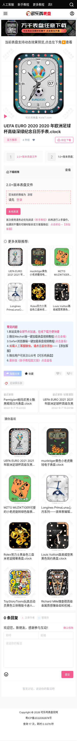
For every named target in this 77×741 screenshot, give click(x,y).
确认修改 (68, 627)
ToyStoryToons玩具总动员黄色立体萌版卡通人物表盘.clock (19, 605)
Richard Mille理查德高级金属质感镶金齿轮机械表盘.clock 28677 (57, 605)
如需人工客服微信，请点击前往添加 (30, 346)
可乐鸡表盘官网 (49, 712)
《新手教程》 (40, 219)
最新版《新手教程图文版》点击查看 (30, 360)
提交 (67, 674)
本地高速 (13, 211)
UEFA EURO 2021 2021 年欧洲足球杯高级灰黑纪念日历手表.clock (58, 403)
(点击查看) (60, 336)
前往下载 (66, 140)
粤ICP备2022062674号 (38, 718)
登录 (19, 199)
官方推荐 (12, 139)
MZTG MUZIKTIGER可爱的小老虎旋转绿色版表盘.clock (20, 511)
